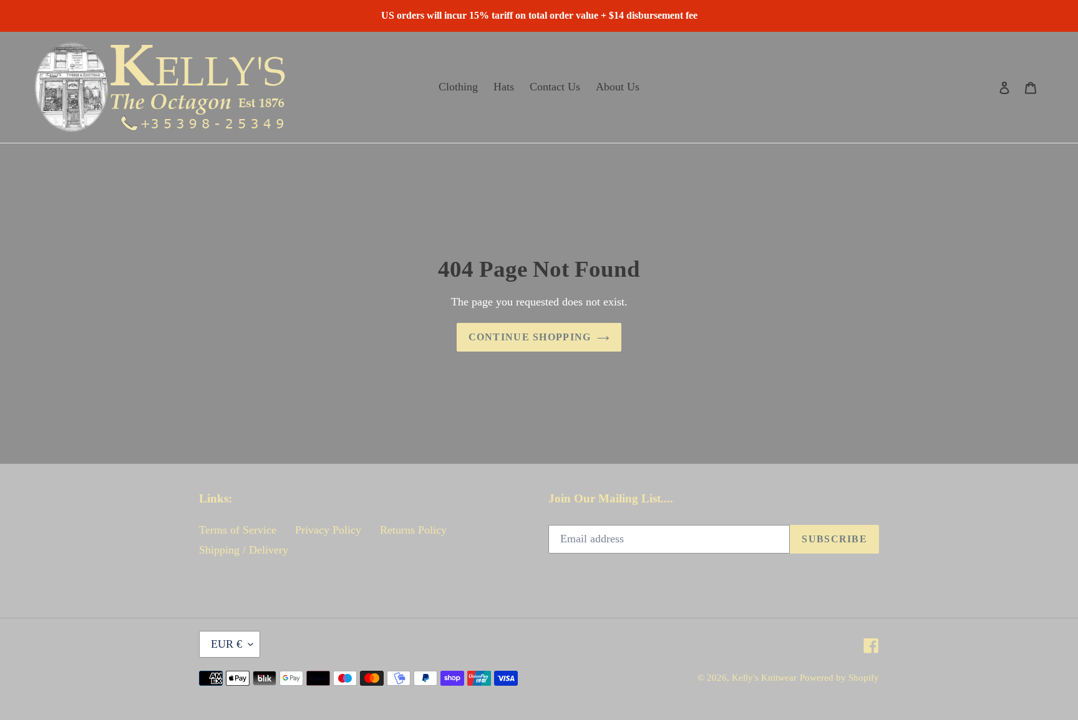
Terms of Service (237, 530)
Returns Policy (413, 530)
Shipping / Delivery (243, 550)
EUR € (226, 644)
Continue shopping (530, 337)
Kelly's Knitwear (764, 678)
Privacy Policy (328, 530)
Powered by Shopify (839, 678)
